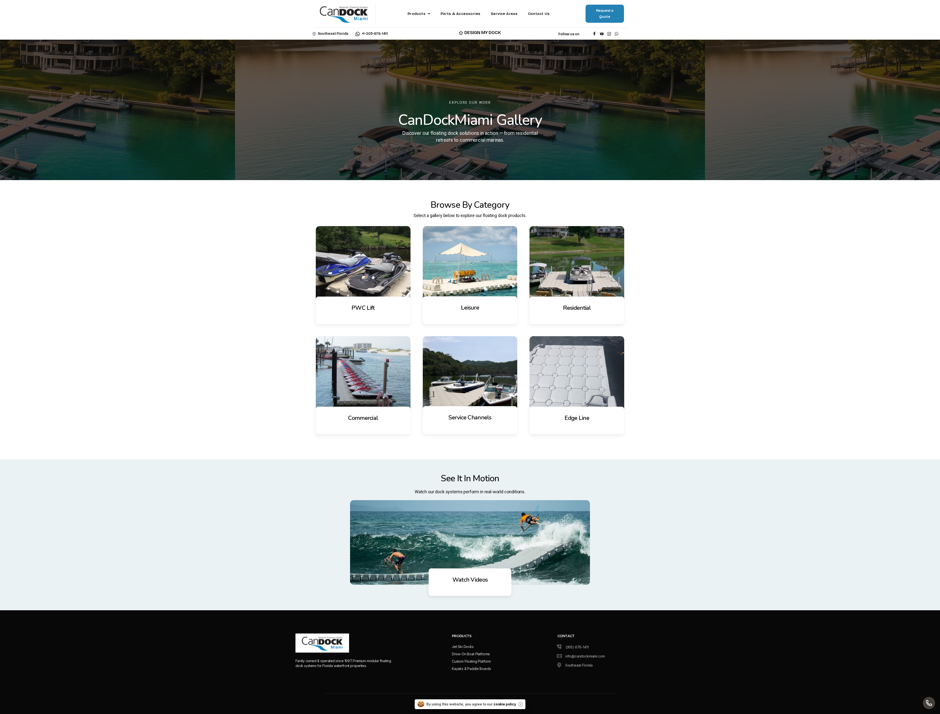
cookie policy (505, 704)
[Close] (520, 704)
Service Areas (504, 14)
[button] (418, 14)
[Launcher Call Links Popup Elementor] (929, 703)
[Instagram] (609, 33)
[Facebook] (594, 33)
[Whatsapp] (617, 33)
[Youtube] (602, 33)
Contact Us (539, 14)
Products (416, 14)
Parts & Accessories (461, 14)
